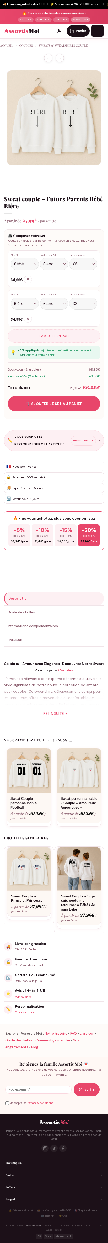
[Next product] (48, 58)
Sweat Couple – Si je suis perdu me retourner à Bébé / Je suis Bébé (78, 903)
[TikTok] (54, 1148)
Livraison (87, 1033)
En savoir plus (25, 1012)
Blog (34, 1047)
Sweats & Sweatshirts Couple (63, 45)
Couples (26, 45)
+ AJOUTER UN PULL (53, 336)
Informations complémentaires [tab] (33, 626)
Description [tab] (18, 598)
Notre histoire (56, 1033)
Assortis (21, 31)
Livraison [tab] (15, 639)
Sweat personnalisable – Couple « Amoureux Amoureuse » (79, 803)
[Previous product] (60, 58)
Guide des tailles (19, 1040)
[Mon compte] (59, 31)
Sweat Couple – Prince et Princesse (26, 898)
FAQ (73, 1033)
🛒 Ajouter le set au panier (54, 403)
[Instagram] (45, 1148)
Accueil (6, 45)
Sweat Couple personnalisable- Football (23, 803)
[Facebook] (63, 1148)
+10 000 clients (90, 4)
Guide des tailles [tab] (21, 612)
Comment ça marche (52, 1040)
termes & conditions (40, 1103)
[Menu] (97, 31)
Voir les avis (23, 996)
